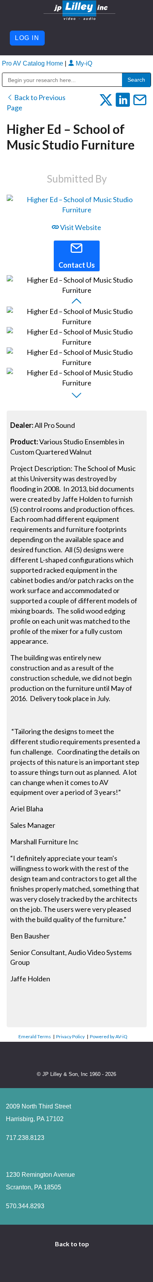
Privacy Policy (70, 1036)
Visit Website (80, 227)
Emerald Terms (34, 1036)
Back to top (72, 1243)
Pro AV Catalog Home (33, 63)
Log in (27, 38)
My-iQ (83, 63)
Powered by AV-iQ (109, 1036)
